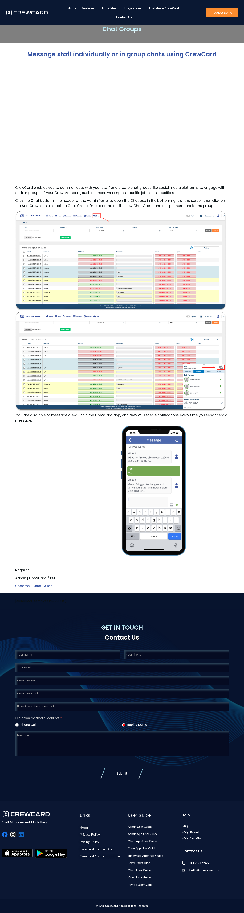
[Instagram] (13, 834)
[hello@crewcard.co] (210, 870)
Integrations (132, 8)
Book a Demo (136, 725)
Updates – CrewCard (164, 8)
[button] (222, 12)
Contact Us (124, 17)
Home (71, 8)
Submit (122, 773)
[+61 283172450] (210, 863)
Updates (22, 585)
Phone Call (28, 725)
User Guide (43, 585)
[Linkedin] (21, 834)
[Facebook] (5, 834)
